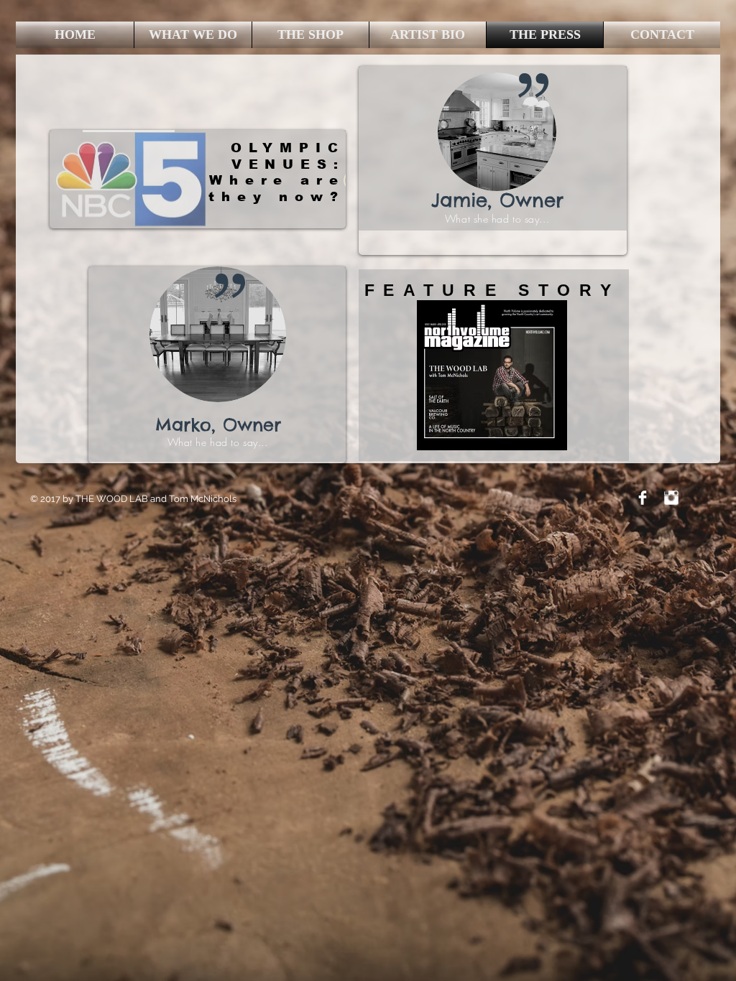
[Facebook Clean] (642, 497)
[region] (198, 179)
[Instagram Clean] (671, 497)
